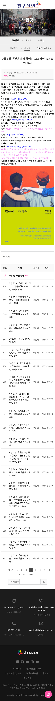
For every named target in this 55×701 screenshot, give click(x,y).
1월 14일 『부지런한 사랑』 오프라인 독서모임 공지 (20, 327)
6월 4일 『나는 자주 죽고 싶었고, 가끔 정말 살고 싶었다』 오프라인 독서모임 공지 (19, 457)
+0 (7, 75)
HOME (14, 27)
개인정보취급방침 (34, 668)
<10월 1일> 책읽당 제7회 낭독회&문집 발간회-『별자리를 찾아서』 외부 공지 (20, 382)
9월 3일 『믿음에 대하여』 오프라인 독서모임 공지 (27, 61)
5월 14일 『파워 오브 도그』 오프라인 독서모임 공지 (19, 472)
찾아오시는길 (32, 673)
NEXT (31, 574)
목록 (7, 256)
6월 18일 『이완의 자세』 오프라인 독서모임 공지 (19, 441)
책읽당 (41, 27)
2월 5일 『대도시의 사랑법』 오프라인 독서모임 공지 (19, 544)
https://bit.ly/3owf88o (22, 119)
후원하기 (46, 673)
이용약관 (17, 668)
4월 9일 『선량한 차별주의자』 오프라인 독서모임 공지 (19, 486)
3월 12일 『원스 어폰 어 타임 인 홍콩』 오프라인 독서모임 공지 (19, 516)
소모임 (31, 27)
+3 (28, 275)
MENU (4, 4)
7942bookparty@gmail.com (18, 146)
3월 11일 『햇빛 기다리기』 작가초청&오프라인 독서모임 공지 (20, 286)
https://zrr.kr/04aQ (15, 134)
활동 (23, 27)
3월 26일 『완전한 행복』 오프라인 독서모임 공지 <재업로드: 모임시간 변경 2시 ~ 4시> (19, 501)
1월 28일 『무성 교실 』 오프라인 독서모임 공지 (19, 314)
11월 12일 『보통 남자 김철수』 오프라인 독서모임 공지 (19, 352)
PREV (10, 570)
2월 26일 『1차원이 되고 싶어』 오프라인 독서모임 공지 (19, 530)
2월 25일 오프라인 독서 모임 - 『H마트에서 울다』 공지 (20, 300)
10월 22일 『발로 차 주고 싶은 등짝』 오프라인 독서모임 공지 (20, 366)
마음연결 (27, 677)
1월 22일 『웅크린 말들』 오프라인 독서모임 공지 (19, 558)
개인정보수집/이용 (13, 673)
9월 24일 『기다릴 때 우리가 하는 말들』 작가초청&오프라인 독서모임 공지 (19, 398)
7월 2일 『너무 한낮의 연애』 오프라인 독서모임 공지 (19, 427)
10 (24, 574)
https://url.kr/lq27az (18, 98)
